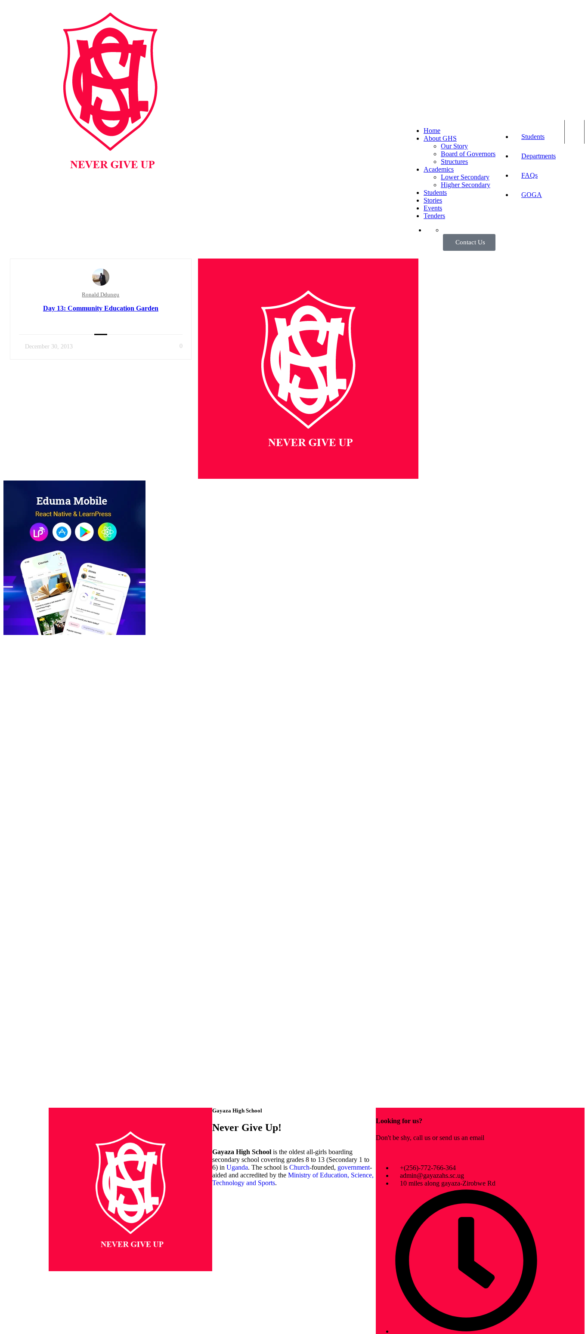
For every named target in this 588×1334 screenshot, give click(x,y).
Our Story (454, 146)
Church (299, 1167)
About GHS (440, 138)
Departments (538, 156)
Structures (454, 161)
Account (574, 132)
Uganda (237, 1167)
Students (533, 136)
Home (432, 130)
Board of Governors (468, 153)
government (353, 1167)
